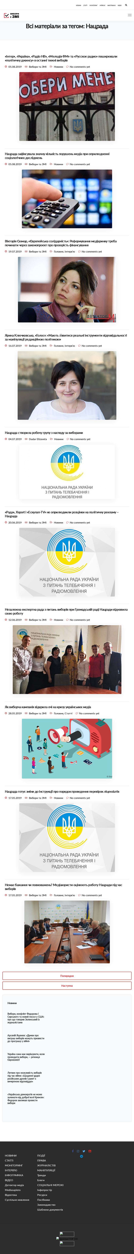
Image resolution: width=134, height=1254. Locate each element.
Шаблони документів (50, 1209)
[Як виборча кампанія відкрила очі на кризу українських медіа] (67, 750)
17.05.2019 (15, 797)
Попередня (67, 975)
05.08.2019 (15, 66)
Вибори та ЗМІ (38, 66)
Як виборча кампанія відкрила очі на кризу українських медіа (48, 707)
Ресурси (42, 1194)
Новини (58, 66)
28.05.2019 (15, 713)
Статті (68, 713)
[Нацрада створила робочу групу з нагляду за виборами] (67, 473)
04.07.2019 (15, 439)
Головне (58, 251)
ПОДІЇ (41, 1155)
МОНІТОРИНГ (93, 5)
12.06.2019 (15, 619)
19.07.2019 (15, 251)
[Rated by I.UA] (67, 1234)
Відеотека (11, 1194)
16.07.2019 (15, 345)
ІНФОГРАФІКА (111, 5)
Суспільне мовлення (17, 1199)
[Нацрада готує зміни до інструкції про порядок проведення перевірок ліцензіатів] (67, 838)
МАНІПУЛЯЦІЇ (46, 1170)
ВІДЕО (120, 5)
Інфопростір (44, 1189)
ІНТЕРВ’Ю (102, 5)
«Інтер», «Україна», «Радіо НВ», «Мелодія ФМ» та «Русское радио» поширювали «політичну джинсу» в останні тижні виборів (61, 58)
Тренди (41, 1175)
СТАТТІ (85, 5)
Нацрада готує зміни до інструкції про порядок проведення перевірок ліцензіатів (62, 791)
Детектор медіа (14, 1184)
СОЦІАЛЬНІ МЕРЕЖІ (50, 1184)
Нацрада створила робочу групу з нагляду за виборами (44, 432)
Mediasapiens (13, 1189)
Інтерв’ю (70, 251)
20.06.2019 (15, 522)
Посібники (43, 1199)
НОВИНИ (78, 5)
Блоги (40, 1180)
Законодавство (46, 1204)
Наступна (67, 985)
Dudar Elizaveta (38, 439)
